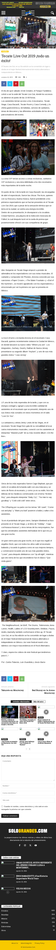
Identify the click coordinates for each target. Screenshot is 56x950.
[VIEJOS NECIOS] (7, 892)
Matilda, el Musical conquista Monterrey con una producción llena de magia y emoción (9, 722)
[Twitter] (10, 83)
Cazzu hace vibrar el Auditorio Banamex (45, 742)
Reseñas (5, 51)
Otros (3, 930)
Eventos (40, 739)
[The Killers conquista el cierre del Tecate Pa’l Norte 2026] (28, 712)
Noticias (22, 739)
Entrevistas (6, 926)
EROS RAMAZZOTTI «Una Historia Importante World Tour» (32, 877)
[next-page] (29, 749)
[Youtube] (36, 846)
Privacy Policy (39, 943)
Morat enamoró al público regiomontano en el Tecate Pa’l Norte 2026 (46, 721)
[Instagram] (25, 846)
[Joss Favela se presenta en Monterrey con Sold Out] (9, 733)
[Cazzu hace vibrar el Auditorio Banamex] (46, 733)
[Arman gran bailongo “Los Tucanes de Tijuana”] (28, 733)
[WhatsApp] (21, 83)
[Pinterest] (15, 83)
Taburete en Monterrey (12, 690)
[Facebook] (4, 83)
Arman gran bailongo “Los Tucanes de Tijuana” (27, 743)
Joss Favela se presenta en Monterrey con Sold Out (9, 743)
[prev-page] (26, 749)
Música (40, 717)
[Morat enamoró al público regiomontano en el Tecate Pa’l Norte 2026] (46, 712)
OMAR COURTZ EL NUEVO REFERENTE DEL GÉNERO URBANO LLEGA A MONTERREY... (34, 865)
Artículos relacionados (21, 702)
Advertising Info (26, 943)
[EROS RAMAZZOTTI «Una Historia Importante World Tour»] (7, 880)
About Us (15, 943)
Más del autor (38, 702)
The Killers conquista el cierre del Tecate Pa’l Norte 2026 (27, 721)
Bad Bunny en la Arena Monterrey (43, 691)
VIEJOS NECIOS (23, 888)
